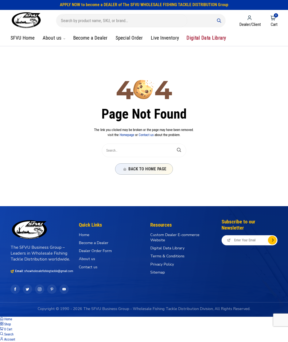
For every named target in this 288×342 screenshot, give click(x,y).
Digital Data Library (206, 38)
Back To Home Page (147, 168)
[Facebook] (15, 289)
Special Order (129, 38)
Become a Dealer (90, 38)
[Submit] (219, 20)
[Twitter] (27, 289)
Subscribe (272, 240)
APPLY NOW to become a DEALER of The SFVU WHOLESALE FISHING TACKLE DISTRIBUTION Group (144, 4)
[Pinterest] (52, 289)
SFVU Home (23, 38)
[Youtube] (64, 289)
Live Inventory (165, 38)
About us (53, 38)
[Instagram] (39, 289)
